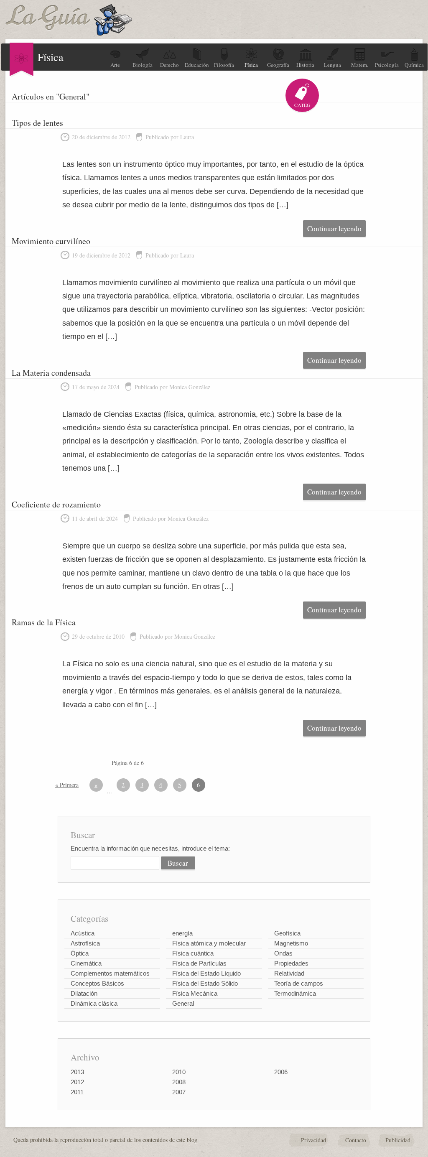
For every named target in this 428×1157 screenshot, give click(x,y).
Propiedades (291, 963)
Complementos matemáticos (110, 973)
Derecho (169, 65)
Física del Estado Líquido (206, 973)
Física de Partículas (199, 963)
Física (251, 65)
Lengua (332, 65)
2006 (281, 1071)
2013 (77, 1071)
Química (414, 65)
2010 (179, 1071)
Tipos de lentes (37, 122)
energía (182, 933)
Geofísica (287, 933)
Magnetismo (291, 943)
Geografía (278, 65)
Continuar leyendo (334, 228)
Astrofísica (85, 943)
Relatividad (289, 973)
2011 (77, 1092)
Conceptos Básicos (97, 983)
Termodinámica (295, 993)
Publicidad (397, 1140)
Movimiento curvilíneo (51, 241)
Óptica (80, 953)
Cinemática (86, 963)
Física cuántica (193, 953)
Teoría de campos (298, 983)
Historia (305, 65)
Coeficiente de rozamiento (56, 504)
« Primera (67, 785)
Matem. (359, 65)
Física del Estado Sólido (205, 983)
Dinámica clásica (94, 1003)
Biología (142, 65)
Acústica (82, 933)
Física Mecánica (194, 993)
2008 (179, 1082)
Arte (115, 65)
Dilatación (84, 993)
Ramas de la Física (44, 622)
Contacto (355, 1140)
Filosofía (224, 65)
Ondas (283, 953)
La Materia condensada (51, 372)
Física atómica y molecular (209, 943)
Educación (197, 65)
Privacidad (313, 1140)
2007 (179, 1092)
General (183, 1003)
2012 (77, 1082)
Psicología (387, 65)
